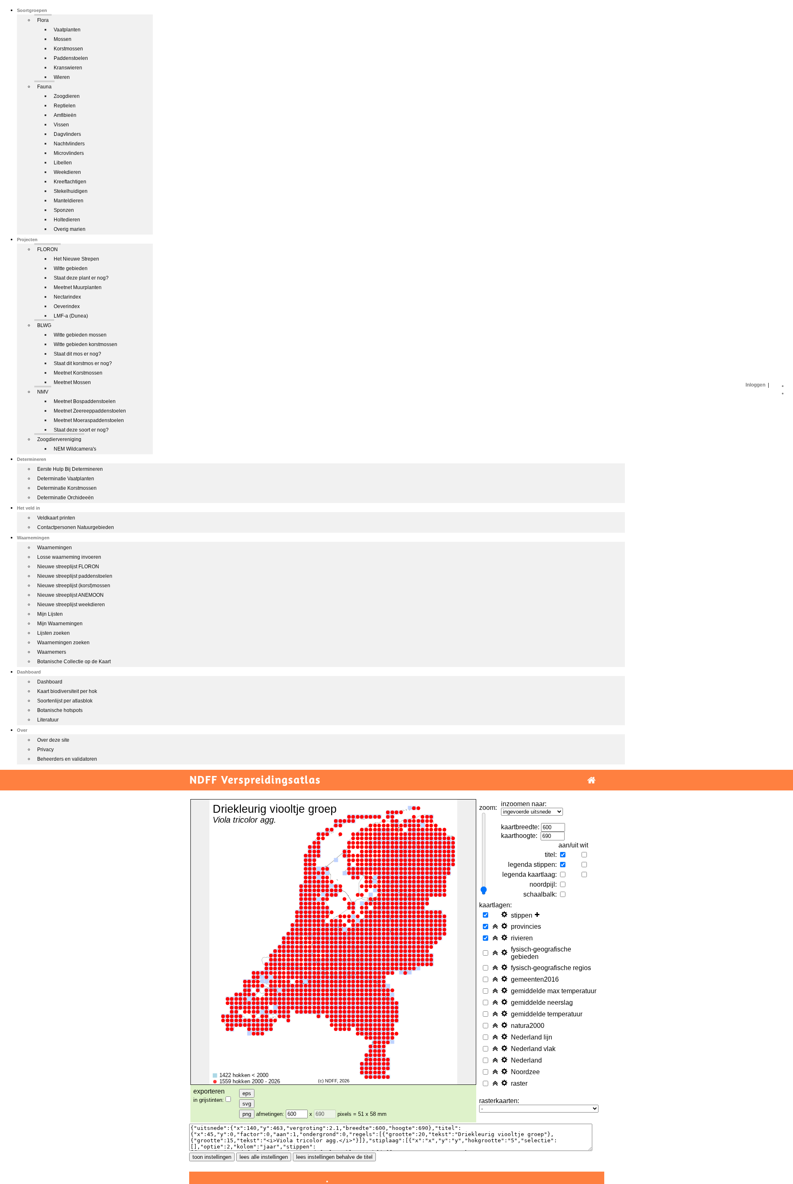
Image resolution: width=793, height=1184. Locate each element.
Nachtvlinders (69, 144)
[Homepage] (591, 780)
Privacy (45, 749)
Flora (43, 20)
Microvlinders (69, 153)
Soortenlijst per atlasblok (65, 701)
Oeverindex (67, 306)
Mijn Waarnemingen (60, 623)
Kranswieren (68, 68)
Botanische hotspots (60, 710)
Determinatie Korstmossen (67, 488)
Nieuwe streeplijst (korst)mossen (73, 585)
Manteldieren (68, 201)
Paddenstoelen (71, 58)
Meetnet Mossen (72, 382)
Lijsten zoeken (53, 633)
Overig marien (69, 229)
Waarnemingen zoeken (63, 642)
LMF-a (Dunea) (71, 316)
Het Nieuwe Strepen (76, 259)
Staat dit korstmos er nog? (83, 363)
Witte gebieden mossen (80, 335)
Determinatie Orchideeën (65, 498)
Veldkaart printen (56, 518)
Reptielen (65, 106)
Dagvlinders (67, 134)
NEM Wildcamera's (75, 449)
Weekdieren (67, 172)
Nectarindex (67, 297)
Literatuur (48, 720)
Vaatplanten (67, 30)
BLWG (44, 325)
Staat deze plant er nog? (81, 278)
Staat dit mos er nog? (77, 354)
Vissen (61, 125)
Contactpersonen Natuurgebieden (75, 527)
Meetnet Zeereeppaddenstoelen (90, 411)
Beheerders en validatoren (67, 759)
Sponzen (64, 210)
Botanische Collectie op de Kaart (74, 661)
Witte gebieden (71, 268)
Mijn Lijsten (50, 614)
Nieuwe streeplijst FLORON (68, 566)
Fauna (44, 87)
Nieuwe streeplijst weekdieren (71, 604)
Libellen (63, 163)
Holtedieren (67, 220)
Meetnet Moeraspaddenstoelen (89, 420)
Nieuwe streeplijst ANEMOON (70, 595)
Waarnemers (51, 652)
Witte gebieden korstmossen (85, 344)
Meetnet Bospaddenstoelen (85, 401)
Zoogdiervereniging (59, 439)
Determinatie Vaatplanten (65, 479)
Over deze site (53, 740)
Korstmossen (68, 49)
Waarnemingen (54, 547)
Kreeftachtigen (70, 182)
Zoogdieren (67, 96)
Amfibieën (65, 115)
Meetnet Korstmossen (78, 373)
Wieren (62, 77)
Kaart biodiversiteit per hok (67, 691)
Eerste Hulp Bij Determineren (70, 469)
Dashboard (49, 682)
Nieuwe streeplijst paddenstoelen (74, 576)
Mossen (62, 39)
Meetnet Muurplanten (78, 287)
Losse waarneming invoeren (69, 557)
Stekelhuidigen (71, 191)
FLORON (47, 249)
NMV (42, 392)
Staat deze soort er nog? (81, 430)
